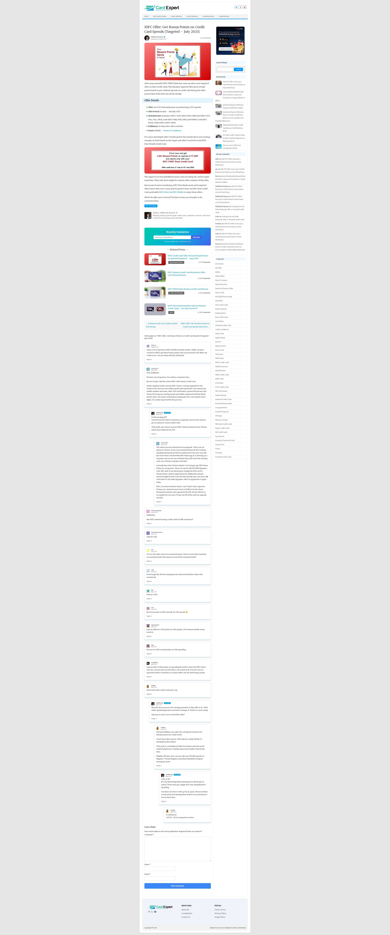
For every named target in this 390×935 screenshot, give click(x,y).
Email (147, 874)
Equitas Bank (220, 338)
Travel (217, 449)
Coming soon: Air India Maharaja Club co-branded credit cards (229, 209)
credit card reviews (176, 293)
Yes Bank (218, 453)
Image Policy (220, 917)
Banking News (220, 313)
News (171, 312)
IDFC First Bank (151, 206)
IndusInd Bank (220, 395)
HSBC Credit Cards (222, 375)
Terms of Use (220, 910)
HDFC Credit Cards (222, 362)
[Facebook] (149, 912)
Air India (218, 268)
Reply (148, 359)
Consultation (224, 16)
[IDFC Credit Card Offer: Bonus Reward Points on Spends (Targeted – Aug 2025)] (155, 259)
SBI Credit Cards (221, 432)
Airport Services (221, 284)
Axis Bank (219, 301)
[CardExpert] (162, 11)
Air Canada (219, 264)
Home (146, 16)
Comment (149, 835)
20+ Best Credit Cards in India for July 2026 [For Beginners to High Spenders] (234, 138)
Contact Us (185, 917)
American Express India (224, 288)
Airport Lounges (221, 280)
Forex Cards (219, 350)
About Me (185, 910)
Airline (217, 272)
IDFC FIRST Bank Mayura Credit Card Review (188, 289)
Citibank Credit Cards (223, 325)
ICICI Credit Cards (222, 387)
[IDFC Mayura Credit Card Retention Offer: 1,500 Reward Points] (155, 276)
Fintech (218, 342)
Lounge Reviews (208, 16)
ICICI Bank (219, 383)
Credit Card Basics (222, 329)
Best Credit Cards (159, 16)
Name (147, 864)
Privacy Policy (220, 913)
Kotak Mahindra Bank (223, 404)
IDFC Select (164, 192)
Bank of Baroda (221, 309)
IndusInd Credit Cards (223, 399)
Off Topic (218, 416)
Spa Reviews (219, 436)
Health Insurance (221, 366)
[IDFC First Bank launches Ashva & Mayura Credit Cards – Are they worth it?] (155, 309)
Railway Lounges (221, 420)
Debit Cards (219, 334)
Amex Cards (219, 293)
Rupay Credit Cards (222, 428)
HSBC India (219, 379)
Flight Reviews (192, 16)
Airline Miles (220, 276)
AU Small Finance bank (223, 297)
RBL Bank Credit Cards (223, 424)
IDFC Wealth (178, 192)
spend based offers (176, 262)
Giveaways (219, 354)
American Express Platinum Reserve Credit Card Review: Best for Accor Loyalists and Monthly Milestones (230, 247)
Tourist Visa (219, 445)
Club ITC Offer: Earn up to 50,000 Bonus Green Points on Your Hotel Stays (234, 85)
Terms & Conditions (172, 130)
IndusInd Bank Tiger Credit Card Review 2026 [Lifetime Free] (233, 128)
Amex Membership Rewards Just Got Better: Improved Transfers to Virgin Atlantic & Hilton (230, 179)
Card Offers (219, 321)
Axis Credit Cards (221, 305)
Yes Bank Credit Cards (223, 457)
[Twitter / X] (152, 912)
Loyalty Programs (222, 412)
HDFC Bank (219, 358)
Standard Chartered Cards (225, 440)
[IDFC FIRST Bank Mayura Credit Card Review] (155, 293)
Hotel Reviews (176, 16)
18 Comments (206, 38)
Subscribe (196, 237)
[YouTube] (155, 912)
